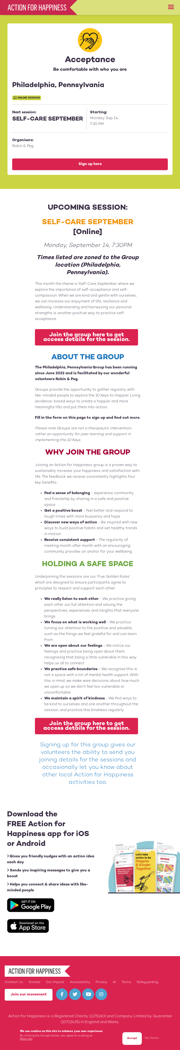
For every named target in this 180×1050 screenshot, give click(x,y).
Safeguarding (147, 982)
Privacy (101, 982)
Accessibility (80, 982)
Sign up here (90, 164)
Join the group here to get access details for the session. (86, 337)
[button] (171, 7)
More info (26, 1039)
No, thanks (152, 1038)
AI (114, 982)
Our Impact (55, 982)
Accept (132, 1038)
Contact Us (14, 982)
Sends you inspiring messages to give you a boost (48, 873)
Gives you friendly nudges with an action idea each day (50, 859)
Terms (126, 982)
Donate (34, 982)
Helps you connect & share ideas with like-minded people (47, 887)
